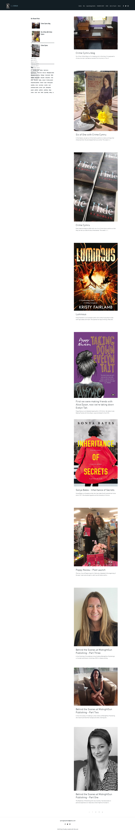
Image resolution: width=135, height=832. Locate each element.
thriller (42, 92)
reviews (32, 92)
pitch (44, 87)
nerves (36, 85)
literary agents (50, 82)
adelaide (32, 77)
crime (52, 77)
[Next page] (102, 812)
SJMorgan (42, 75)
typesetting (46, 92)
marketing (33, 85)
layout (45, 82)
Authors (41, 70)
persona (40, 87)
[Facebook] (123, 6)
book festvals (37, 77)
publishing (46, 90)
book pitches (47, 77)
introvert (41, 82)
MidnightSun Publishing (35, 75)
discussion (36, 80)
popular (32, 90)
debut (32, 80)
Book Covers (46, 70)
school (36, 92)
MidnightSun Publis (50, 72)
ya (53, 92)
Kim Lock (44, 72)
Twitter (52, 75)
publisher (36, 90)
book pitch (42, 77)
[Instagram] (128, 6)
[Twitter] (125, 6)
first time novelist (49, 80)
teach (39, 92)
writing (50, 92)
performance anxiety (34, 87)
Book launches (33, 72)
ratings (50, 90)
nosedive (46, 85)
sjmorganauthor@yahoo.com (67, 821)
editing (40, 80)
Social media (47, 75)
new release (41, 85)
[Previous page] (89, 812)
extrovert (44, 80)
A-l (31, 70)
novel (50, 85)
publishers (41, 90)
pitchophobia (48, 87)
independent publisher (35, 82)
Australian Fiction (36, 70)
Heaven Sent (39, 72)
